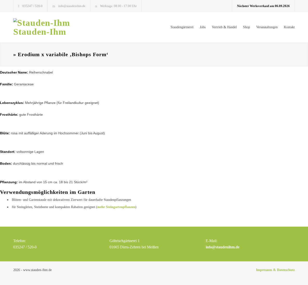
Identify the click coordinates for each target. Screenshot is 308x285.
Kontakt (289, 27)
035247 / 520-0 (32, 6)
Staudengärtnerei (182, 27)
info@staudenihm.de (71, 6)
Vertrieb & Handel (224, 27)
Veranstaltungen (267, 27)
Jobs (202, 27)
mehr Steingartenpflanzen (116, 207)
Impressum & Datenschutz (275, 270)
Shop (246, 27)
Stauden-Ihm (39, 32)
